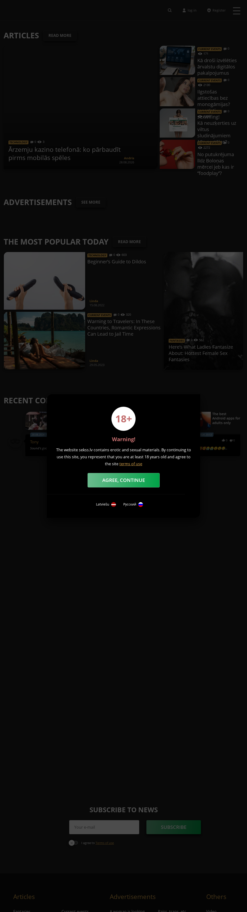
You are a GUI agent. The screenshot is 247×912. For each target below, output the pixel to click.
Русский (129, 504)
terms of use (130, 463)
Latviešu (102, 504)
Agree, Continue (123, 480)
